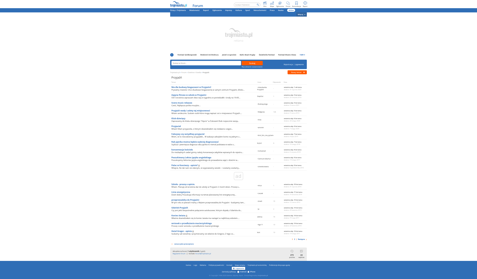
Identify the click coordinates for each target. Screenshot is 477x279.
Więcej (300, 14)
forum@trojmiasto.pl (203, 253)
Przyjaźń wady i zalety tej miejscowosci (190, 110)
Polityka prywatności (216, 265)
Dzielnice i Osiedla (194, 72)
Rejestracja (288, 64)
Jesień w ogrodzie (229, 55)
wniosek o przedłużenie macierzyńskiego (191, 223)
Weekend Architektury (209, 55)
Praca (272, 10)
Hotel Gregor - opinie (181, 231)
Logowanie (299, 64)
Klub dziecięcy (178, 118)
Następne (301, 239)
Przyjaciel (176, 126)
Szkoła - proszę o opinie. (183, 184)
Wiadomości (194, 10)
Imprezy (228, 10)
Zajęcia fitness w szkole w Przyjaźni (188, 95)
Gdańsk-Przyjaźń (179, 207)
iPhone (252, 272)
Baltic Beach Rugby (247, 55)
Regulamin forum (179, 253)
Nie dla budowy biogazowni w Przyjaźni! (191, 87)
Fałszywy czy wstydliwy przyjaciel (187, 134)
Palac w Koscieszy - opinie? (184, 165)
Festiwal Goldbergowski (187, 55)
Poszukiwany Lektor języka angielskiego (191, 157)
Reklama (203, 265)
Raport (206, 10)
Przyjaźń (206, 72)
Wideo (291, 10)
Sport (247, 10)
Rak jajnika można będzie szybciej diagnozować (195, 141)
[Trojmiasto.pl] (178, 4)
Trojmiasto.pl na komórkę (257, 265)
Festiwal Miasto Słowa (287, 55)
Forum (198, 5)
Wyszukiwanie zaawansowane (252, 67)
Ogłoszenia (217, 10)
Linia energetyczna (180, 192)
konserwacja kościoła (182, 149)
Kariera (188, 265)
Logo (195, 265)
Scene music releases (181, 102)
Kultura (239, 10)
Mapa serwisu (240, 265)
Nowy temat (296, 72)
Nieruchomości (260, 10)
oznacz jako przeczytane (184, 244)
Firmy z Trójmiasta (178, 10)
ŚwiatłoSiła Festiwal (267, 55)
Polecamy (172, 55)
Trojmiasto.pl (175, 72)
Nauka (280, 10)
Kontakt (229, 265)
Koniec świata (178, 215)
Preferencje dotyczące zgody (279, 265)
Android (243, 272)
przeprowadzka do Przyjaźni (185, 200)
